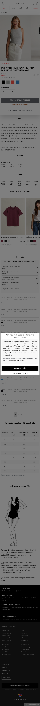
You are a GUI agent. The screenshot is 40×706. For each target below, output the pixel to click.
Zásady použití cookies (16, 361)
